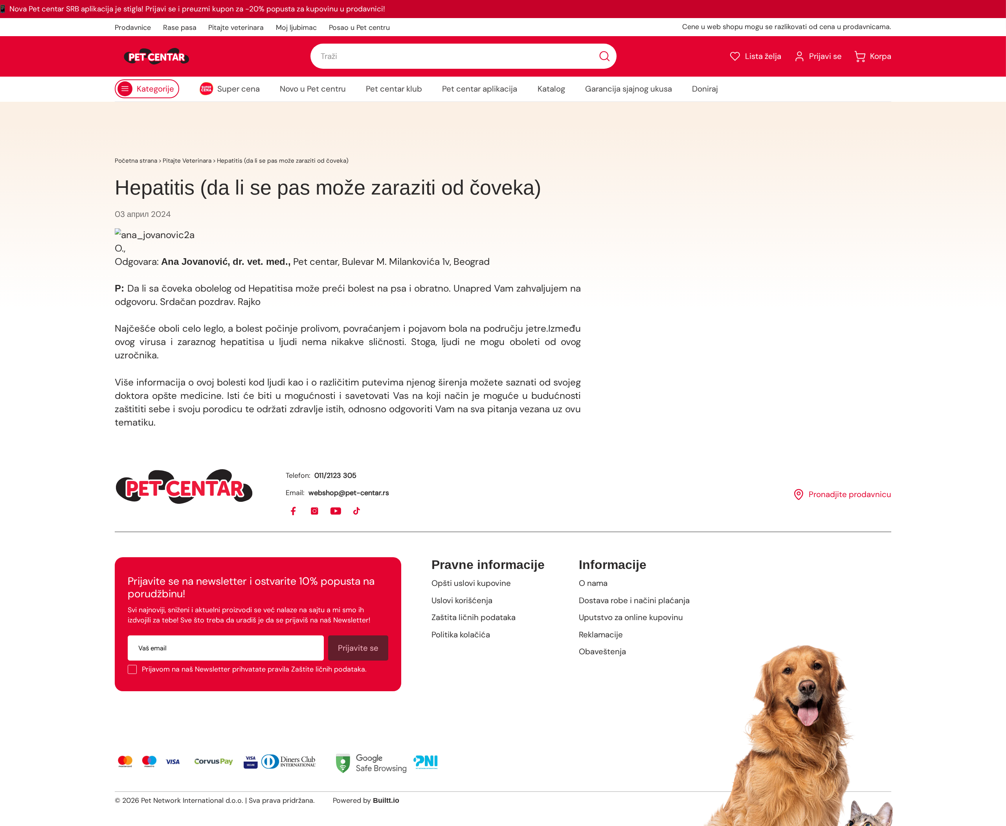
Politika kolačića (460, 635)
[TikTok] (357, 511)
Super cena (238, 89)
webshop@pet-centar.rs (348, 492)
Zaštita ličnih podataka (473, 617)
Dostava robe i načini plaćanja (634, 600)
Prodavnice (133, 27)
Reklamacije (601, 635)
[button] (755, 56)
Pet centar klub (394, 89)
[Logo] (156, 56)
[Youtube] (336, 511)
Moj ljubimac (296, 27)
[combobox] (463, 56)
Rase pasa (179, 27)
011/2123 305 (335, 475)
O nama (593, 583)
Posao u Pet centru (359, 27)
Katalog (551, 89)
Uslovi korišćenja (461, 600)
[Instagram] (315, 511)
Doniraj (705, 89)
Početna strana (136, 161)
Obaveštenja (602, 651)
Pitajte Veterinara (187, 161)
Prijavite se (358, 648)
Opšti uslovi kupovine (471, 583)
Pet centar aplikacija (479, 89)
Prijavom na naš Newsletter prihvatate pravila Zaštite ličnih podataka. (254, 669)
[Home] (184, 486)
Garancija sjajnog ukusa (628, 89)
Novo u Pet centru (313, 89)
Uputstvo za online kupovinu (631, 617)
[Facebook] (294, 511)
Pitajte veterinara (236, 27)
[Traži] (604, 56)
